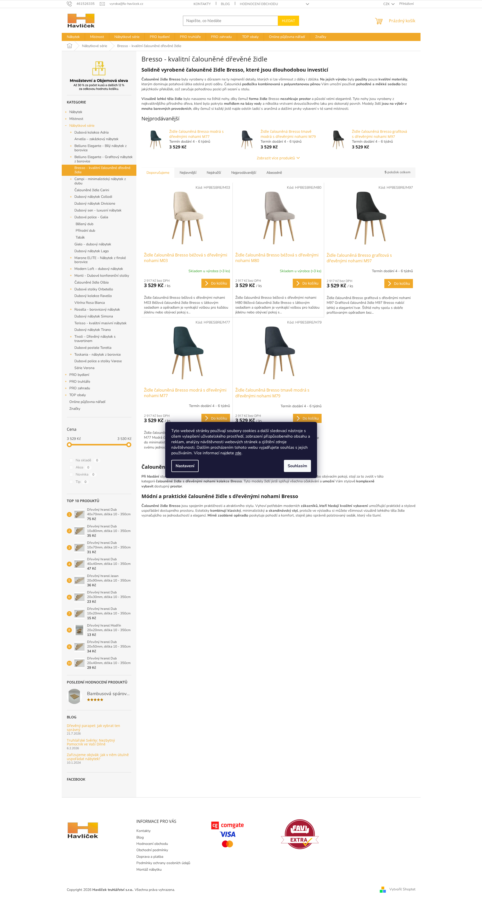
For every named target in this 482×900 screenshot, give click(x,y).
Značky (74, 408)
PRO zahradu (79, 388)
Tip (81, 481)
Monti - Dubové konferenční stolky (101, 275)
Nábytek (75, 112)
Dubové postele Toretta (92, 347)
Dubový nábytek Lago (91, 251)
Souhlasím (297, 466)
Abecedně (274, 172)
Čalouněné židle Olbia (91, 282)
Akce (82, 467)
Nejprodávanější (243, 172)
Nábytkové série (81, 125)
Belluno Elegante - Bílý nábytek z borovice (100, 148)
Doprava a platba (149, 856)
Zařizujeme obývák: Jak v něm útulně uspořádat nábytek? (98, 757)
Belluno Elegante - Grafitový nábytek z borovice (103, 159)
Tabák (80, 237)
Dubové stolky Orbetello (93, 289)
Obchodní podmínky (152, 850)
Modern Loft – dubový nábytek (98, 268)
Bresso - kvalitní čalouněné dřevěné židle (102, 170)
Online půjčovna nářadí (87, 401)
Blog (225, 4)
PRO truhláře (79, 381)
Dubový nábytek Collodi (93, 196)
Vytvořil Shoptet (402, 889)
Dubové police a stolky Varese (98, 361)
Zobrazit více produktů (276, 158)
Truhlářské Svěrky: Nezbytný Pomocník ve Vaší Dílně (91, 742)
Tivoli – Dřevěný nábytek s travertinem (95, 338)
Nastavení (185, 466)
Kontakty (202, 4)
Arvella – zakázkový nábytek (96, 139)
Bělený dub (84, 224)
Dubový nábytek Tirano (92, 329)
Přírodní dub (85, 230)
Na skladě (87, 460)
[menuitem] (73, 37)
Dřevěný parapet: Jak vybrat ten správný (93, 728)
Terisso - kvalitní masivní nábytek (100, 323)
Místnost (76, 118)
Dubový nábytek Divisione (94, 203)
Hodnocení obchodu (259, 4)
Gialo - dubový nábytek (92, 244)
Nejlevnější (188, 172)
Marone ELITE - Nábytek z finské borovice (100, 260)
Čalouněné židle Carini (91, 190)
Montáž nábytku (149, 869)
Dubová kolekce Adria (91, 132)
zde (238, 453)
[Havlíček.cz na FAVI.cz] (300, 834)
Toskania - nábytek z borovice (97, 354)
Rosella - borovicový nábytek (97, 309)
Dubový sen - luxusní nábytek (97, 210)
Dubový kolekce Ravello (93, 295)
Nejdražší (214, 172)
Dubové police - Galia (91, 217)
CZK (386, 4)
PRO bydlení (79, 374)
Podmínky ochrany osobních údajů (163, 863)
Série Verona (84, 368)
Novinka (85, 474)
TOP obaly (77, 395)
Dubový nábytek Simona (93, 316)
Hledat (288, 20)
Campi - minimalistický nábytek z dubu (100, 181)
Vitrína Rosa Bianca (89, 302)
